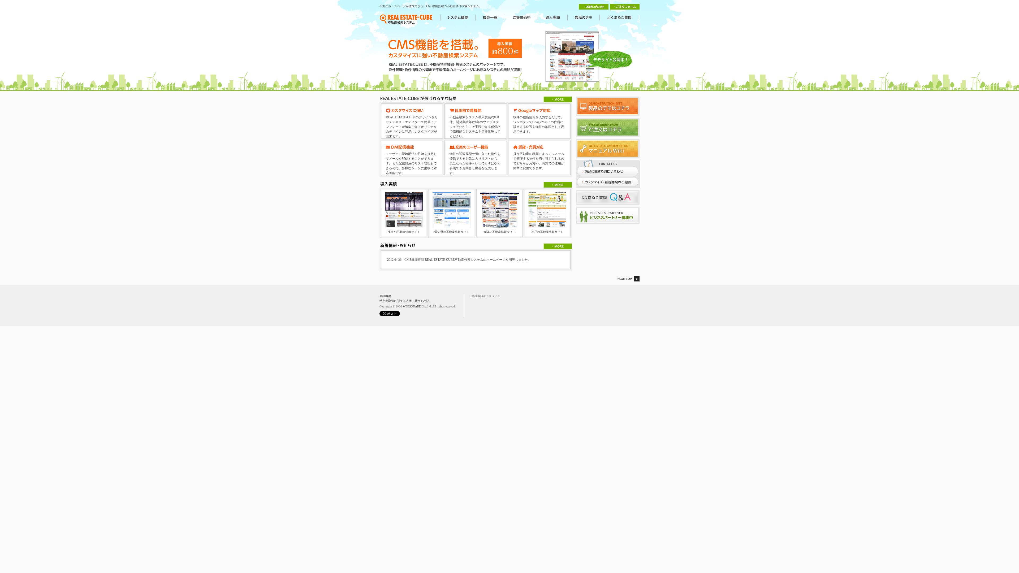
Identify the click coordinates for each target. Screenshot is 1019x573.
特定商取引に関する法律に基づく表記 (404, 300)
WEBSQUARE (412, 306)
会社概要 (385, 296)
